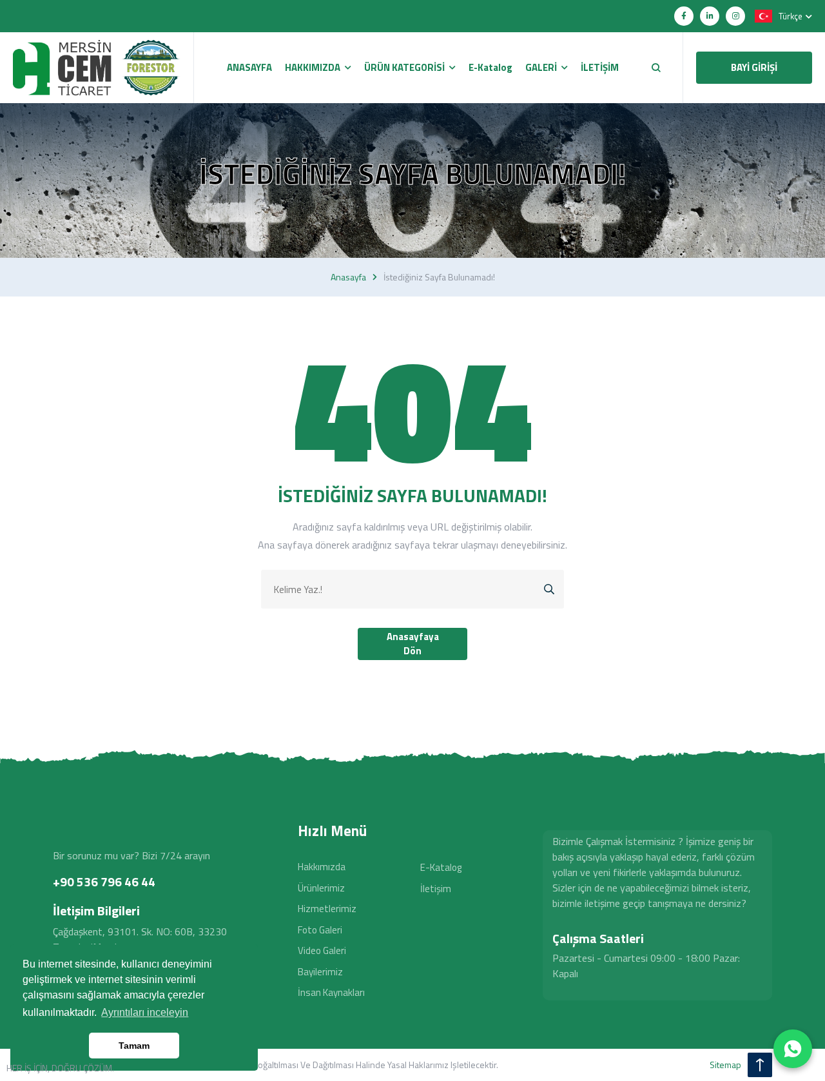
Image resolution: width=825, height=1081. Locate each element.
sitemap (725, 1064)
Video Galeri (322, 950)
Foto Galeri (320, 929)
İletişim (435, 888)
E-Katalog (440, 867)
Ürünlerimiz (321, 888)
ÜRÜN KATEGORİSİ (404, 67)
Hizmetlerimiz (327, 908)
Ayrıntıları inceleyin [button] (144, 1012)
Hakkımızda (321, 866)
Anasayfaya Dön (413, 644)
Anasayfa (348, 277)
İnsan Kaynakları (331, 992)
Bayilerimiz (320, 971)
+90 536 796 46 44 (104, 881)
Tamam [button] (134, 1045)
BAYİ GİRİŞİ (754, 67)
